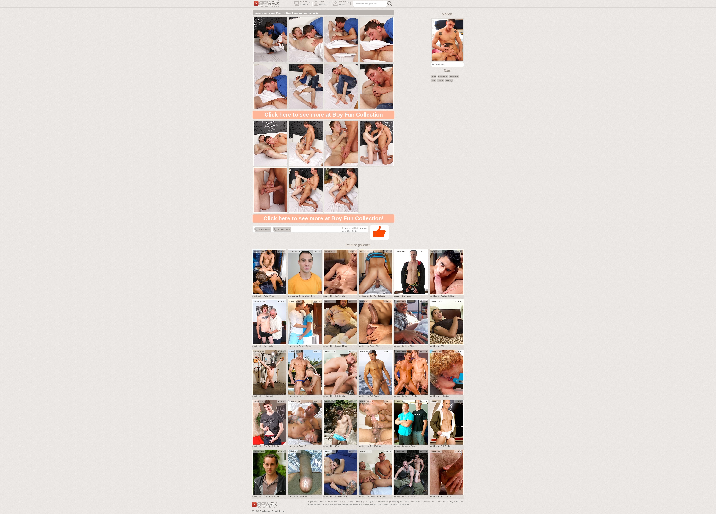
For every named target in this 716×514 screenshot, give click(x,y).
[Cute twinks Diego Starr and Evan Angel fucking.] (376, 272)
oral (433, 80)
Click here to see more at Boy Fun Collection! (323, 218)
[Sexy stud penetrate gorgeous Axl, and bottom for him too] (411, 422)
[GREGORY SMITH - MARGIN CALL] (447, 472)
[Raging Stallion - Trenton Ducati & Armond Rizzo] (447, 272)
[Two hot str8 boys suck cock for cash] (376, 472)
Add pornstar (265, 229)
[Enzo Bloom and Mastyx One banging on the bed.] (270, 39)
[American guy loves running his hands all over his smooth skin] (376, 322)
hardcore (454, 76)
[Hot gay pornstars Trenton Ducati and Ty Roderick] (305, 372)
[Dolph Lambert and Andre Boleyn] (305, 322)
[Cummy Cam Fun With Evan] (340, 272)
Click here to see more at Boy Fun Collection (323, 114)
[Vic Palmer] (411, 272)
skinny (449, 80)
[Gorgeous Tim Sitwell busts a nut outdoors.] (269, 472)
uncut (441, 80)
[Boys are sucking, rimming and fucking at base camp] (411, 472)
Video (323, 2)
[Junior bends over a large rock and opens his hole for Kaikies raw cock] (340, 422)
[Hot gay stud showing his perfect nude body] (447, 422)
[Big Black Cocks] (305, 472)
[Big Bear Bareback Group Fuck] (340, 322)
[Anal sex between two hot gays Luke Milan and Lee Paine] (411, 372)
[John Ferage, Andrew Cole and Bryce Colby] (269, 272)
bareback (442, 76)
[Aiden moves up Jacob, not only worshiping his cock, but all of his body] (305, 272)
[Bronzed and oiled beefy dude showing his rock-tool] (376, 372)
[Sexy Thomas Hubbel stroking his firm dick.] (269, 422)
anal (434, 76)
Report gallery (284, 229)
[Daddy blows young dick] (269, 322)
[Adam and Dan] (305, 422)
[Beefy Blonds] (340, 372)
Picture (304, 2)
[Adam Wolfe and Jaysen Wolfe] (411, 322)
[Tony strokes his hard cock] (447, 322)
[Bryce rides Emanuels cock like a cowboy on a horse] (340, 472)
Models (342, 2)
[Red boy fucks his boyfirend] (447, 372)
